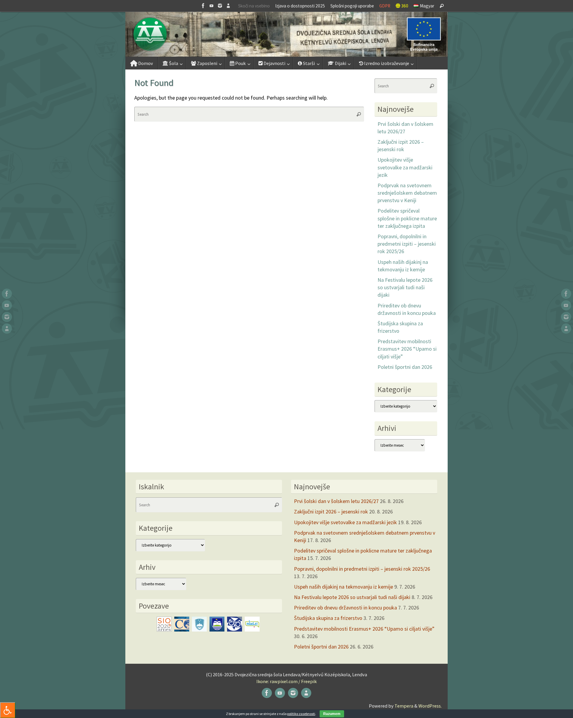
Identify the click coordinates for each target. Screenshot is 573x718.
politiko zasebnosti (301, 713)
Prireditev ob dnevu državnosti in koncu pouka (345, 607)
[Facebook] (203, 5)
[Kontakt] (228, 5)
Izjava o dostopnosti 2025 (300, 6)
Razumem (332, 714)
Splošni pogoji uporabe (352, 6)
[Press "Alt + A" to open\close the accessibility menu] (7, 710)
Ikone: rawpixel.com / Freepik (286, 681)
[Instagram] (220, 5)
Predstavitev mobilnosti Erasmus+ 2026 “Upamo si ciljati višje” (407, 349)
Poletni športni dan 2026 (405, 366)
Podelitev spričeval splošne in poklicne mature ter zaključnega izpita (407, 218)
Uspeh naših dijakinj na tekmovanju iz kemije (343, 586)
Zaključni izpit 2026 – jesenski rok (331, 511)
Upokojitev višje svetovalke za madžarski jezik (405, 167)
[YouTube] (211, 5)
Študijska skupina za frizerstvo (328, 618)
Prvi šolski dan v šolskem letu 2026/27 (336, 501)
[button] (286, 34)
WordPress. (430, 706)
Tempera (404, 706)
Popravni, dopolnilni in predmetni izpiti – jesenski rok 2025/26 (407, 244)
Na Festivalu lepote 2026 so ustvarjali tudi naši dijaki (405, 287)
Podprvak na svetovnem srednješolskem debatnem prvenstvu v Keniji (407, 193)
